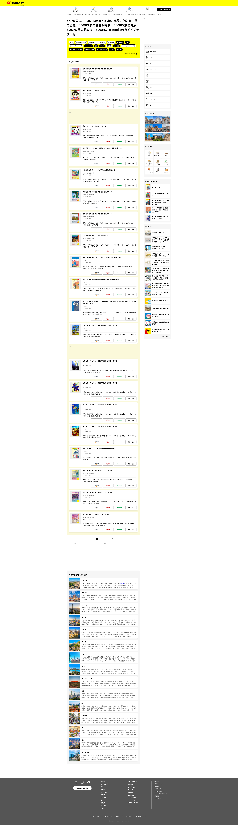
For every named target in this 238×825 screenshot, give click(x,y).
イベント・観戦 (149, 164)
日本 (151, 105)
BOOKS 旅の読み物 (102, 49)
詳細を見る (131, 84)
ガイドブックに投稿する (161, 793)
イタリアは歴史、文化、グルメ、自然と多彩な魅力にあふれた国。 (100, 583)
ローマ (122, 583)
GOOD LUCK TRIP (133, 803)
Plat (127, 42)
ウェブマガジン (93, 11)
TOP (68, 14)
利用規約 (157, 786)
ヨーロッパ (153, 51)
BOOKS (112, 49)
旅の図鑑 (116, 46)
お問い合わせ (158, 798)
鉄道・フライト (157, 172)
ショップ (166, 172)
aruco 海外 (111, 42)
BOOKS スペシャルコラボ (128, 46)
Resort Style (88, 46)
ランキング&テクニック (76, 46)
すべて (71, 42)
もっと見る (165, 336)
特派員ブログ (111, 11)
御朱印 (102, 46)
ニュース (130, 790)
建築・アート (157, 156)
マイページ (132, 800)
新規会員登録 (133, 797)
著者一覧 (130, 792)
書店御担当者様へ (159, 791)
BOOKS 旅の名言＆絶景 (76, 49)
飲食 (149, 156)
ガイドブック (129, 11)
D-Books (119, 49)
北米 (151, 57)
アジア (152, 87)
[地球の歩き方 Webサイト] (15, 3)
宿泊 (166, 156)
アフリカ (152, 99)
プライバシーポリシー (160, 784)
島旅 (96, 46)
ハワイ (152, 75)
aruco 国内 (120, 42)
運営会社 (157, 781)
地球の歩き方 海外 (81, 42)
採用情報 (157, 796)
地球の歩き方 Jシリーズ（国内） (97, 42)
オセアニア (153, 69)
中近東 (152, 93)
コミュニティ (147, 11)
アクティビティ (149, 172)
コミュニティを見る (164, 9)
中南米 (152, 63)
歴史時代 (109, 46)
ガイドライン (158, 788)
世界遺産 (157, 164)
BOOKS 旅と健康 (89, 49)
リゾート (152, 81)
